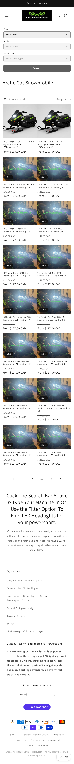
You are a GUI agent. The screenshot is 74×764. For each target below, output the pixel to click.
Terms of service (38, 740)
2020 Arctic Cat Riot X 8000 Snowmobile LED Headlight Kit (51, 230)
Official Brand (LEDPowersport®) (25, 580)
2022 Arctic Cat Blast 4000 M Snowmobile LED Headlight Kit (17, 362)
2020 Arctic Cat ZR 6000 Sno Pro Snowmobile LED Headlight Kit (17, 274)
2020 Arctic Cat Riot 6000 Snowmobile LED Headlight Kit (17, 230)
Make (6, 41)
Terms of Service (16, 615)
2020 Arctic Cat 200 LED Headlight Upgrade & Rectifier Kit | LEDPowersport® (18, 144)
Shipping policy (55, 740)
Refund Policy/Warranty (20, 608)
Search (37, 68)
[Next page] (60, 478)
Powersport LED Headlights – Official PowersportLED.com (27, 598)
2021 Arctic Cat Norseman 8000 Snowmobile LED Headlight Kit (17, 318)
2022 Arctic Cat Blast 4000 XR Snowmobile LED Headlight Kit (17, 406)
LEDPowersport (24, 735)
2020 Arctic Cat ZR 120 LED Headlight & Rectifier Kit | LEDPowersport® (49, 144)
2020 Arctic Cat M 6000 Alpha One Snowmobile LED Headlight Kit (18, 186)
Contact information (38, 745)
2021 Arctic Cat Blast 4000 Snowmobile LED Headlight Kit (51, 274)
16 (51, 478)
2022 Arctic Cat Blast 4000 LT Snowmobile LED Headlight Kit (51, 318)
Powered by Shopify (40, 735)
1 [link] (13, 478)
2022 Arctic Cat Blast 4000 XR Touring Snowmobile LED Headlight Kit (54, 408)
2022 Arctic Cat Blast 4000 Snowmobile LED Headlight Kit (51, 453)
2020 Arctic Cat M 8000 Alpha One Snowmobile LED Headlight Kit (52, 186)
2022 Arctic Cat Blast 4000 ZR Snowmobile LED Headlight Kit (17, 453)
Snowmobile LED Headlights (22, 588)
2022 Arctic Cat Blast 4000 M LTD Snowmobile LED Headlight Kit (52, 362)
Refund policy (58, 735)
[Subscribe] (54, 695)
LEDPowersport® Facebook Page (25, 631)
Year (6, 29)
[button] (7, 15)
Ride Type (9, 53)
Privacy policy (21, 740)
